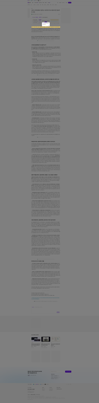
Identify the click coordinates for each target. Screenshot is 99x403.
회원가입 (43, 23)
